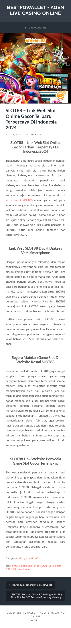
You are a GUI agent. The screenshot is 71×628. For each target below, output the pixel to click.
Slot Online (24, 569)
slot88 (34, 558)
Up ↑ (37, 620)
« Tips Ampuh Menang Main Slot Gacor (30, 584)
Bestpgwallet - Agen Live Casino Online (35, 10)
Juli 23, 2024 (13, 134)
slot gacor (24, 558)
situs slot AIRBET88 (19, 200)
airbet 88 (17, 565)
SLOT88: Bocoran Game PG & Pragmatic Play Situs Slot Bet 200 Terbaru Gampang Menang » (36, 596)
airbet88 (28, 565)
